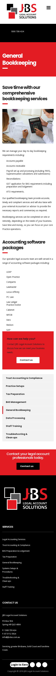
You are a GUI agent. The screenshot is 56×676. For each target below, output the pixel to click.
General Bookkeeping (18, 410)
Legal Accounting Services (13, 539)
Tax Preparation (15, 394)
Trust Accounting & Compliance (24, 378)
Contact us (26, 360)
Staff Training (14, 426)
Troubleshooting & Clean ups (16, 435)
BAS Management (16, 402)
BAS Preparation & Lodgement (16, 551)
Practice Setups (15, 386)
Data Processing (15, 418)
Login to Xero (19, 664)
